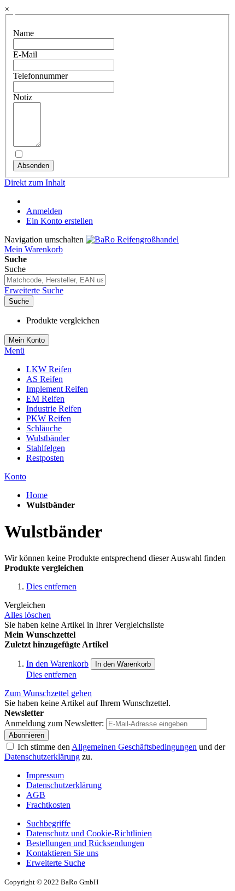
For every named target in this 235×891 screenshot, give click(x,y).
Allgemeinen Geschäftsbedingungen (134, 746)
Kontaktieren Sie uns (62, 853)
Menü (14, 350)
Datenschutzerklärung (42, 756)
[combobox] (54, 280)
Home (37, 495)
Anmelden (44, 211)
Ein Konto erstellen (59, 220)
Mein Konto (27, 340)
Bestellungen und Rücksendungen (85, 843)
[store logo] (132, 239)
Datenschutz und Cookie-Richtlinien (89, 833)
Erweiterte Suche (33, 290)
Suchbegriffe (48, 823)
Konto (15, 476)
